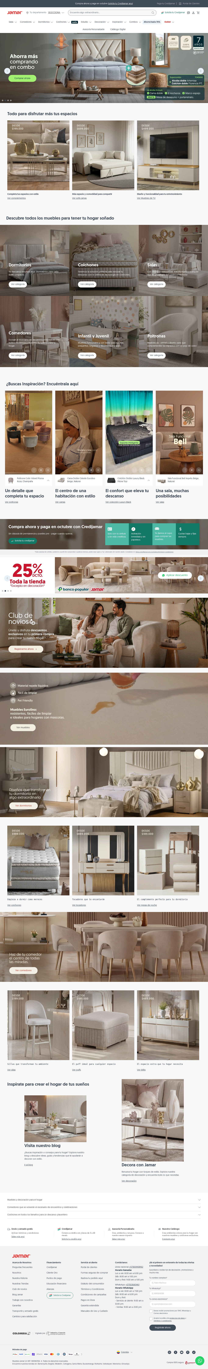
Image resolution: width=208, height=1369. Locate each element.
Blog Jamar (17, 1295)
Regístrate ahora (162, 1328)
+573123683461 (132, 1285)
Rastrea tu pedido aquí (92, 1278)
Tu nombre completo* (158, 1278)
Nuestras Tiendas (20, 1284)
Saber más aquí (18, 1237)
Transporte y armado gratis (25, 1311)
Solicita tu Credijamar (175, 13)
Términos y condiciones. (163, 1321)
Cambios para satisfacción (24, 1317)
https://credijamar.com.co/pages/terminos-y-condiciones (154, 552)
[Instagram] (169, 1352)
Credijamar (52, 1267)
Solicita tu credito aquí (71, 1239)
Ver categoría (18, 284)
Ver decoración (129, 1181)
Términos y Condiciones (92, 1289)
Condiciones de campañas (93, 1295)
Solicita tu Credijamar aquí (120, 4)
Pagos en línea (88, 1300)
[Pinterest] (188, 1352)
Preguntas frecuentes (22, 1267)
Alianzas (50, 1289)
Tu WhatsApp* (155, 1289)
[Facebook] (175, 1352)
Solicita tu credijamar (24, 541)
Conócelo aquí (168, 1239)
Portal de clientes (89, 1267)
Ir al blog (28, 1165)
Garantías (16, 1306)
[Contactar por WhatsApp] (199, 1360)
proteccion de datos (177, 1318)
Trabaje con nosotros (22, 1300)
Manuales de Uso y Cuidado (94, 1311)
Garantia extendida (90, 1306)
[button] (198, 12)
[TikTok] (194, 1352)
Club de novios (19, 1289)
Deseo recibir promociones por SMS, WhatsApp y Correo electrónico (172, 1312)
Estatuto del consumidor (92, 1284)
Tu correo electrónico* (158, 1299)
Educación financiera (56, 1284)
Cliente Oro (52, 1273)
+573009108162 (136, 1267)
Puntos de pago (54, 1278)
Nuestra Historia (19, 1278)
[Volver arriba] (200, 1351)
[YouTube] (181, 1352)
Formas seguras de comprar (94, 1273)
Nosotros (16, 1273)
